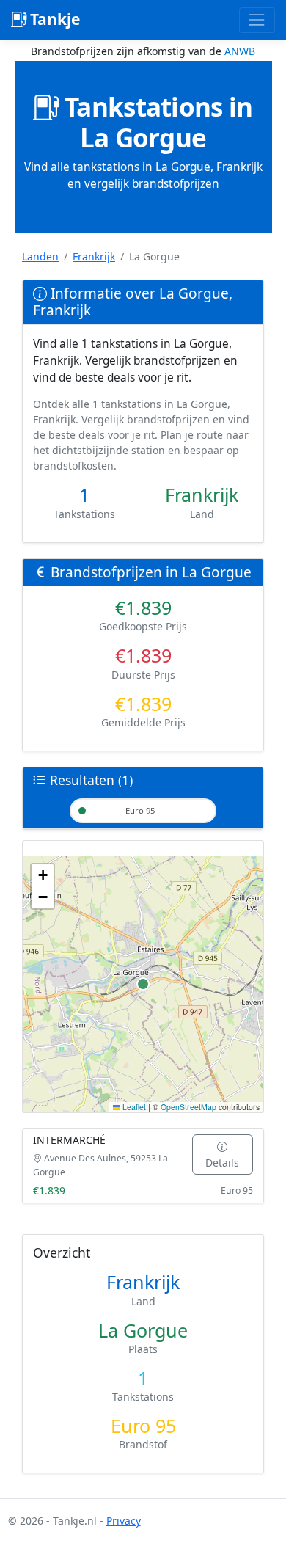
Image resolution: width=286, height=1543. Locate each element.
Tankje (53, 19)
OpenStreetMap (188, 1106)
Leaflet (133, 1106)
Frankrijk (94, 256)
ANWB (239, 51)
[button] (43, 875)
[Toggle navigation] (257, 20)
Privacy (123, 1521)
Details (222, 1163)
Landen (40, 256)
